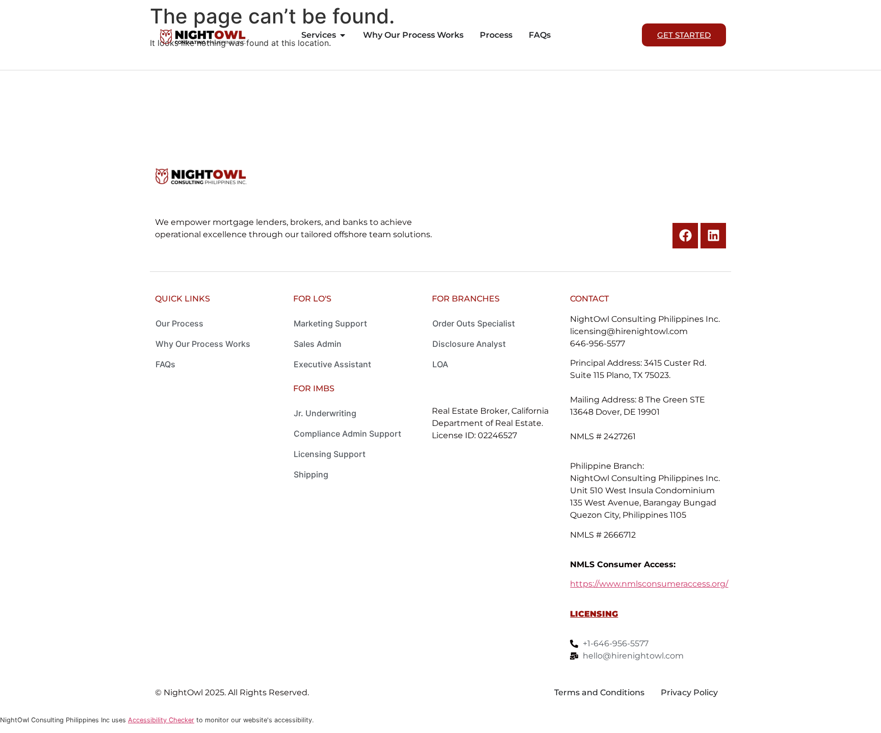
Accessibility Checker (161, 720)
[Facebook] (685, 235)
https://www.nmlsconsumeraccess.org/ (649, 584)
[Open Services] (343, 35)
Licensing (594, 614)
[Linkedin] (713, 235)
